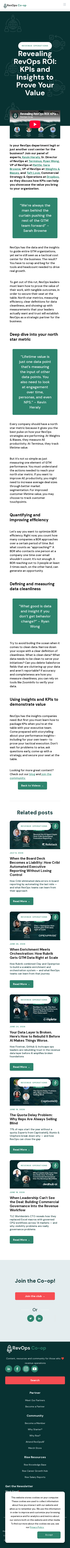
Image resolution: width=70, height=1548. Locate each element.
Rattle (37, 165)
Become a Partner (35, 1406)
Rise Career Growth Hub (35, 1470)
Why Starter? (35, 1429)
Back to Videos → (32, 785)
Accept (49, 1534)
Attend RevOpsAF (35, 1441)
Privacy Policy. (37, 1527)
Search (35, 1380)
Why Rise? (35, 1435)
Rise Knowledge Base (35, 1464)
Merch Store (35, 1448)
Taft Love (33, 173)
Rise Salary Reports (35, 1477)
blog (32, 774)
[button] (64, 5)
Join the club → (35, 1296)
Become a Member (35, 1423)
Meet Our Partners (35, 1400)
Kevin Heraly (31, 157)
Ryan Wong (51, 161)
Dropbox (53, 177)
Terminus (35, 161)
